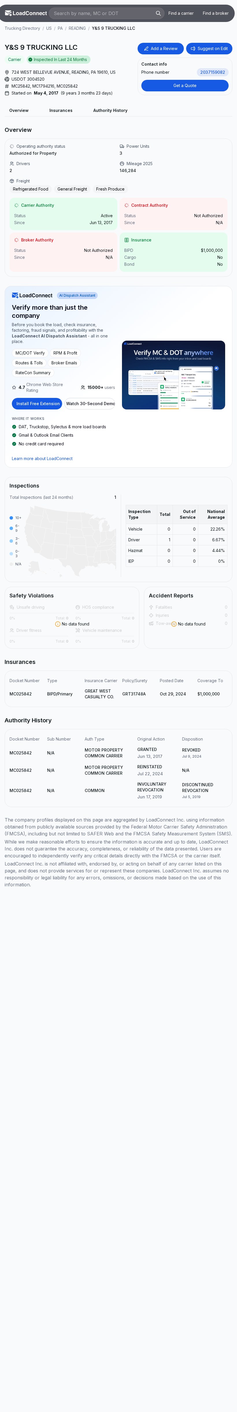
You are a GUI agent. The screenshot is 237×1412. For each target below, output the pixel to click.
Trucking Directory (22, 28)
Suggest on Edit (213, 48)
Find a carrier (181, 13)
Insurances (61, 110)
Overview (19, 110)
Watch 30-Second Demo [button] (90, 403)
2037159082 (212, 72)
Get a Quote (185, 85)
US (49, 28)
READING (77, 28)
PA (60, 28)
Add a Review (164, 48)
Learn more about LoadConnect (42, 458)
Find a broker (216, 13)
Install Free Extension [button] (38, 403)
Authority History (110, 110)
